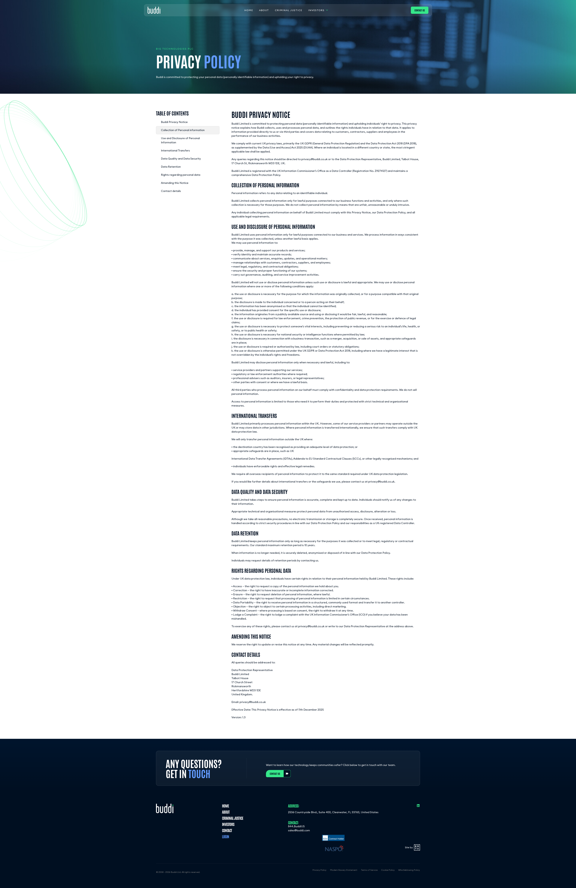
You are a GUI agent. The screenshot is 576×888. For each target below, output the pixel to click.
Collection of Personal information (183, 130)
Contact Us (419, 10)
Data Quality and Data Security (181, 158)
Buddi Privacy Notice (174, 122)
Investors (316, 10)
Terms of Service (369, 870)
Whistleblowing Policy (409, 870)
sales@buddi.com (299, 830)
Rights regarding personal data (180, 174)
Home (248, 10)
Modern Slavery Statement (343, 870)
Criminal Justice (288, 10)
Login (225, 836)
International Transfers (175, 150)
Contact (227, 830)
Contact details (171, 191)
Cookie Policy (388, 870)
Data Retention (171, 166)
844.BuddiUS (296, 826)
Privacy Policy (319, 870)
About (264, 10)
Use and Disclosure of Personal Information (180, 140)
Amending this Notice (174, 183)
